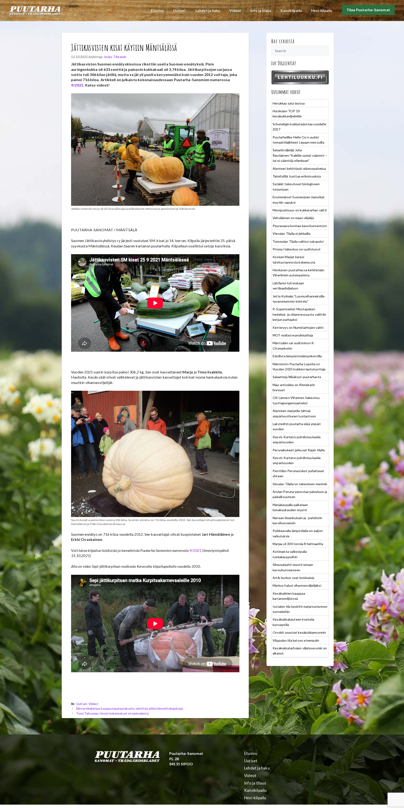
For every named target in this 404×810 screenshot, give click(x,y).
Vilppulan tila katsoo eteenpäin (296, 640)
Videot (235, 10)
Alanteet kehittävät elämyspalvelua (299, 168)
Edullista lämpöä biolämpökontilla (297, 356)
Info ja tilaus (261, 10)
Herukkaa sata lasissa (289, 103)
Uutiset (179, 10)
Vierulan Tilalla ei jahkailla (291, 233)
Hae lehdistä (283, 41)
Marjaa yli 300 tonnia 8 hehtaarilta (298, 544)
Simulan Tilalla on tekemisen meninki (300, 484)
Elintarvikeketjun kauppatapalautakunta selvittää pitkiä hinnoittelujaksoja (129, 708)
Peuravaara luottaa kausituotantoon (300, 226)
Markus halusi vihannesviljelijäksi (297, 585)
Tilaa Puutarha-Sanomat (368, 9)
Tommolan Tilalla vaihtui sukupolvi (298, 241)
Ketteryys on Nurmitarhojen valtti (298, 327)
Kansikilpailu (291, 10)
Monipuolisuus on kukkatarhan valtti (300, 210)
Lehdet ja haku (207, 10)
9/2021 (77, 85)
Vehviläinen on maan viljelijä (293, 218)
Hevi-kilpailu (321, 10)
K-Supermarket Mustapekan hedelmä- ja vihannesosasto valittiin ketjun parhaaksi (299, 314)
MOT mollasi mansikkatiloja (293, 335)
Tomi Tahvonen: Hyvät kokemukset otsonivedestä (112, 713)
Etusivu (157, 10)
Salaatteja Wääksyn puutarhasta (297, 377)
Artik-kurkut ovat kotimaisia (293, 578)
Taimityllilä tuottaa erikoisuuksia (297, 176)
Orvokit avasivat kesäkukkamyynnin (299, 632)
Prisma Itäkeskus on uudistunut (297, 249)
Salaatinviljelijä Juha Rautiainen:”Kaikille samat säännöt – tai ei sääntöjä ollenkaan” (300, 155)
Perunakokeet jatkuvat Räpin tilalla (299, 450)
